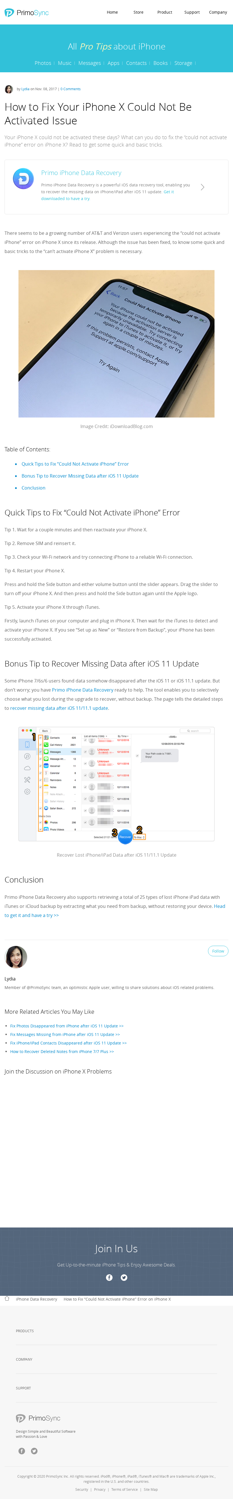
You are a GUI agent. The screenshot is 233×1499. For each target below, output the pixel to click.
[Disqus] (116, 1156)
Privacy (99, 1489)
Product (164, 12)
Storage (183, 62)
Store (138, 12)
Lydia (25, 89)
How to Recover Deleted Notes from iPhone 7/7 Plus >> (62, 1051)
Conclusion (33, 488)
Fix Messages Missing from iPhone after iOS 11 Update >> (65, 1034)
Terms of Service (124, 1489)
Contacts (136, 62)
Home (112, 12)
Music (65, 62)
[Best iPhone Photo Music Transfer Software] (26, 12)
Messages (89, 62)
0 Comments (71, 89)
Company (218, 12)
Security (81, 1489)
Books (160, 62)
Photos (43, 62)
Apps (113, 62)
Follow (218, 951)
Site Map (151, 1489)
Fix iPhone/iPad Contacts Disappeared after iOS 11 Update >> (68, 1043)
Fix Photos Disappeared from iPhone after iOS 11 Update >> (67, 1026)
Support (192, 12)
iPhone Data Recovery (36, 1299)
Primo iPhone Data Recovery (82, 690)
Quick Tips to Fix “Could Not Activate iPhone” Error (75, 464)
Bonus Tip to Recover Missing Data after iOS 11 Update (80, 476)
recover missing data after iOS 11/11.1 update (59, 708)
